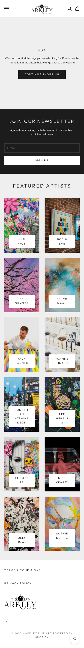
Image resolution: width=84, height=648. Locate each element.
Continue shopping (42, 74)
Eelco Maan (62, 301)
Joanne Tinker (62, 361)
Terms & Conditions (22, 570)
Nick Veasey (62, 480)
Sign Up (42, 160)
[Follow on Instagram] (6, 621)
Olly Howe (22, 540)
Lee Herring (62, 419)
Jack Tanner (21, 361)
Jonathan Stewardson (22, 416)
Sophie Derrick (62, 538)
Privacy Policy (18, 583)
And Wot (21, 241)
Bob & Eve (62, 241)
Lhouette (21, 480)
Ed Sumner (22, 301)
